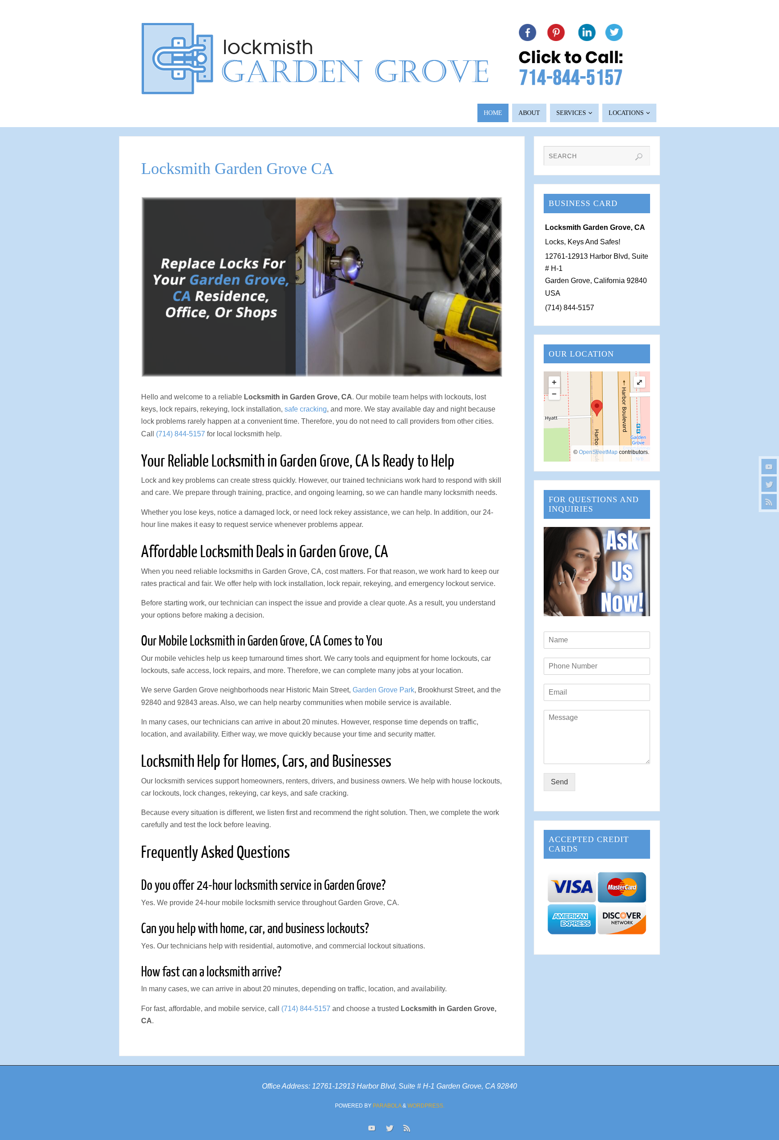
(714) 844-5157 (180, 434)
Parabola (387, 1106)
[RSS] (769, 501)
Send (559, 782)
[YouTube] (769, 466)
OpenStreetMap (598, 452)
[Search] (638, 156)
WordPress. (426, 1106)
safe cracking (305, 409)
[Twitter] (769, 484)
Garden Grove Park (383, 690)
